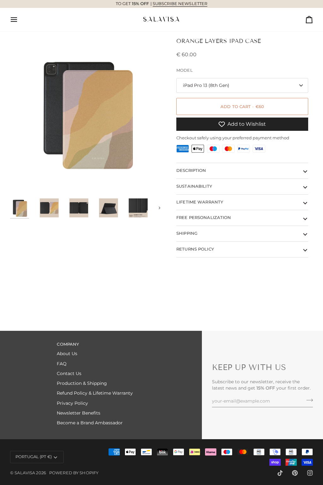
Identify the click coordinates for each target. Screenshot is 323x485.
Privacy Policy (72, 403)
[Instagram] (310, 473)
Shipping (186, 233)
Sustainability (194, 186)
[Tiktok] (280, 473)
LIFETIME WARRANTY (199, 202)
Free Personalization (203, 217)
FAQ (62, 363)
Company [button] (68, 344)
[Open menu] (19, 19)
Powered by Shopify (73, 472)
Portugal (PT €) (33, 456)
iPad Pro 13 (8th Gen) (206, 85)
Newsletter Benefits (78, 412)
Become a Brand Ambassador (90, 422)
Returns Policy (195, 249)
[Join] (307, 400)
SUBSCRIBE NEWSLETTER (180, 3)
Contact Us (69, 373)
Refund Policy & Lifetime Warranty (95, 393)
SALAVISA (25, 472)
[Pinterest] (295, 473)
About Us (67, 353)
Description (191, 170)
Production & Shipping (82, 383)
